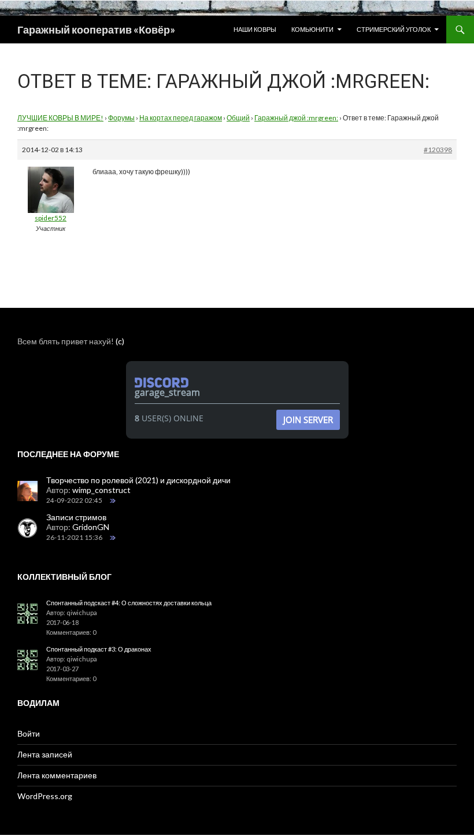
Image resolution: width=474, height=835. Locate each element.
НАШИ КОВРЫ (255, 29)
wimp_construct (101, 490)
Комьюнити (312, 29)
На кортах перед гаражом (180, 117)
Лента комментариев (57, 775)
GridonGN (90, 527)
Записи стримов (76, 517)
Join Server (308, 419)
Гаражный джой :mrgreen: (296, 117)
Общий (238, 117)
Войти (28, 733)
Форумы (121, 117)
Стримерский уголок (394, 29)
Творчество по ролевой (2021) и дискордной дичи (138, 480)
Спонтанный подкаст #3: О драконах (98, 649)
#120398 (438, 149)
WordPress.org (44, 796)
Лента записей (44, 754)
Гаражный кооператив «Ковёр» (96, 29)
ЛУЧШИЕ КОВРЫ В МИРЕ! (60, 117)
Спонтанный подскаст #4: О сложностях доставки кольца (129, 602)
